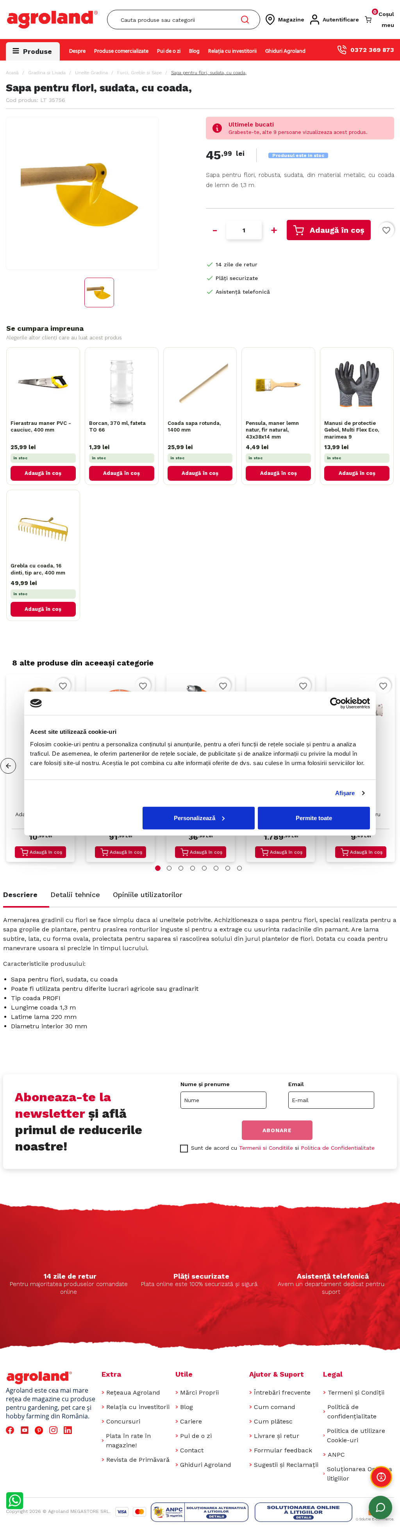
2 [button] (169, 868)
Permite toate (314, 817)
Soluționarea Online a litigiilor (359, 1473)
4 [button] (192, 868)
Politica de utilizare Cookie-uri (356, 1435)
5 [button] (204, 868)
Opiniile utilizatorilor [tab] (147, 894)
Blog (194, 51)
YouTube (26, 1430)
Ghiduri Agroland (285, 51)
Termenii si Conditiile (266, 1148)
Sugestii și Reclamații (286, 1464)
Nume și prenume (205, 1084)
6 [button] (216, 868)
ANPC (336, 1454)
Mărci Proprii (199, 1392)
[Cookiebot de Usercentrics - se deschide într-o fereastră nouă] (336, 703)
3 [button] (181, 868)
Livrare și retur (276, 1436)
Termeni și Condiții (356, 1392)
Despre (77, 51)
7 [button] (227, 868)
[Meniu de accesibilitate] (381, 1477)
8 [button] (239, 868)
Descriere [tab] (20, 894)
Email (296, 1084)
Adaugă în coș (337, 230)
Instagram (54, 1430)
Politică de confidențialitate (352, 1411)
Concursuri (123, 1421)
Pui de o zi (168, 51)
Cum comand (274, 1407)
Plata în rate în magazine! (128, 1440)
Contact (192, 1450)
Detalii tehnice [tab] (75, 894)
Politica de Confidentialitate (338, 1148)
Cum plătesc (273, 1421)
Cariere (191, 1421)
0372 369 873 (372, 50)
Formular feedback (283, 1450)
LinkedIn (69, 1430)
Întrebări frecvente (282, 1392)
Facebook (11, 1430)
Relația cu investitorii (232, 51)
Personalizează (194, 817)
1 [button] (158, 868)
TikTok (83, 1430)
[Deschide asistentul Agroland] (380, 1507)
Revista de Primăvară (138, 1459)
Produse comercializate (121, 51)
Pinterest (40, 1430)
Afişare (345, 793)
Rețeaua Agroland (133, 1392)
